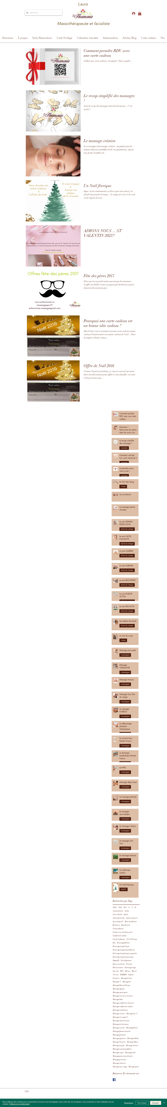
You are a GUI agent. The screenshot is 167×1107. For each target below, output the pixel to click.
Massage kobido (133, 1038)
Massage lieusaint (119, 1042)
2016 (120, 907)
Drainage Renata (123, 943)
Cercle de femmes (119, 939)
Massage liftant (132, 1042)
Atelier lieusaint (131, 918)
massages (125, 655)
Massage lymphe (119, 1045)
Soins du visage (127, 529)
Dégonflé (116, 960)
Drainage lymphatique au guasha (125, 953)
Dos (114, 943)
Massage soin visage (120, 1067)
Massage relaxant (119, 1063)
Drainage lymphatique (121, 946)
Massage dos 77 (132, 1014)
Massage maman (132, 1045)
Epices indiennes (119, 964)
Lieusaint (116, 978)
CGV (27, 1091)
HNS (122, 971)
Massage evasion (119, 1028)
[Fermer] (164, 1103)
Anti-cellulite (117, 914)
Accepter (155, 1103)
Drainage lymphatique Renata (124, 950)
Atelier (125, 914)
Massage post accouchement (123, 1056)
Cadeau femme (118, 929)
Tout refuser (142, 1103)
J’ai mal (116, 975)
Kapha (131, 975)
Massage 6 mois (126, 978)
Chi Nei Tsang (132, 939)
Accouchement (118, 911)
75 (129, 907)
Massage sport (133, 1067)
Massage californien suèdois (123, 1006)
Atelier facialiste (119, 918)
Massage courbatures (120, 1010)
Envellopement (126, 960)
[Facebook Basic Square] (114, 1079)
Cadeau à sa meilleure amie (123, 932)
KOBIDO (123, 975)
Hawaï (134, 971)
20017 (115, 907)
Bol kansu (116, 925)
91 (135, 907)
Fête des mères (118, 967)
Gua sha (116, 971)
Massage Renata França (121, 985)
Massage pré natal (119, 1060)
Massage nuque (118, 1052)
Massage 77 (117, 982)
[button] (139, 13)
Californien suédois (120, 936)
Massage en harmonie (120, 1024)
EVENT (123, 889)
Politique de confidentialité (19, 1104)
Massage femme (132, 1028)
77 (132, 907)
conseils (124, 448)
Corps (123, 486)
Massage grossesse (119, 1035)
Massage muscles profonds (122, 1049)
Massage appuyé (119, 989)
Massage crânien (119, 1014)
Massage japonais (119, 1038)
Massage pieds (130, 1052)
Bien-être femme (131, 921)
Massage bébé (117, 999)
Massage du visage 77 (120, 1017)
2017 (125, 907)
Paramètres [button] (128, 1103)
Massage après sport (120, 992)
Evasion (129, 964)
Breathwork (125, 925)
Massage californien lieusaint (123, 1003)
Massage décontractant (121, 1021)
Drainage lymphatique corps (123, 957)
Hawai (127, 971)
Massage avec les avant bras (123, 996)
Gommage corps (130, 967)
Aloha (127, 911)
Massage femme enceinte (121, 1031)
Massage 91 (126, 982)
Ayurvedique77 (118, 921)
